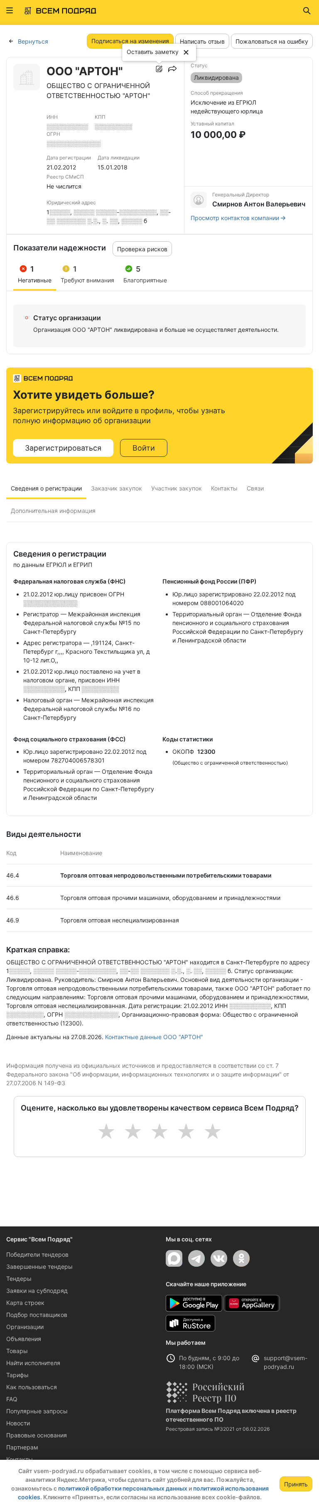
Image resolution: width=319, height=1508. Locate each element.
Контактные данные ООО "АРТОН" (154, 1036)
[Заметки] (159, 69)
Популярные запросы (37, 1411)
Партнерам (22, 1447)
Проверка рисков (142, 249)
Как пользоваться (31, 1386)
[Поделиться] (172, 69)
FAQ (11, 1399)
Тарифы (17, 1374)
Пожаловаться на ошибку (272, 41)
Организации (25, 1326)
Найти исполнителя (33, 1362)
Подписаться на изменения (130, 40)
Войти (144, 448)
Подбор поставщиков (36, 1314)
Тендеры (19, 1278)
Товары (17, 1350)
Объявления (23, 1338)
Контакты (19, 1459)
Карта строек (25, 1302)
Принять (296, 1484)
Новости (18, 1423)
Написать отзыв (202, 41)
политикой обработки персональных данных (122, 1488)
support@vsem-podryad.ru (285, 1362)
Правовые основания (36, 1435)
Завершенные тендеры (39, 1266)
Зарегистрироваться (63, 448)
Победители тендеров (37, 1254)
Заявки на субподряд (37, 1290)
